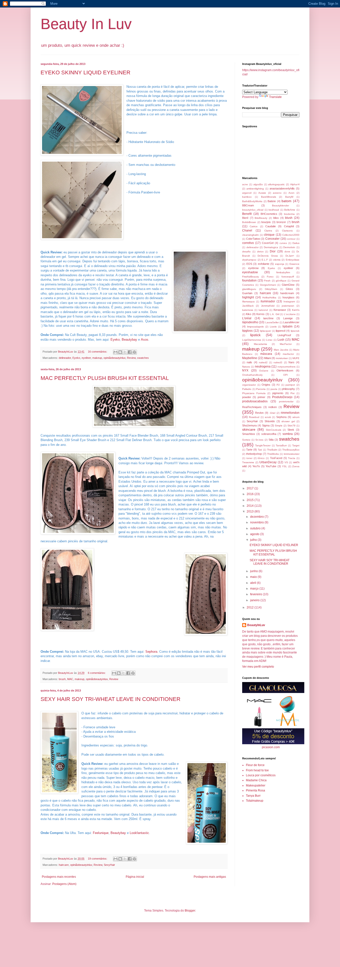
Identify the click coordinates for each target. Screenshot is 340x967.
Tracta (291, 458)
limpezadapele (255, 326)
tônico (261, 458)
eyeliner (86, 357)
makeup (97, 357)
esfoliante (263, 263)
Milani (267, 358)
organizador (249, 384)
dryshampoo (249, 259)
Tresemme (248, 462)
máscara (266, 354)
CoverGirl (268, 242)
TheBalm (272, 449)
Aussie (262, 192)
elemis (277, 259)
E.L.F (265, 259)
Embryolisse (292, 259)
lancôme (268, 318)
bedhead (274, 209)
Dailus (295, 243)
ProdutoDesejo (282, 397)
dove (287, 251)
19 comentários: (98, 858)
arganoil (246, 192)
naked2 (263, 362)
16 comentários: (98, 351)
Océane (263, 370)
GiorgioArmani (268, 284)
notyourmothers (286, 366)
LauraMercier (291, 322)
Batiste (272, 201)
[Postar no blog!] (120, 352)
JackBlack (248, 305)
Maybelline (249, 358)
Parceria (261, 389)
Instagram (289, 301)
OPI (285, 374)
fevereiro (256, 594)
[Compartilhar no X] (124, 352)
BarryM (289, 196)
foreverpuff (288, 276)
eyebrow (253, 268)
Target (295, 445)
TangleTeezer (263, 445)
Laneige (288, 318)
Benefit (247, 214)
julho (254, 540)
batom (286, 201)
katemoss (247, 310)
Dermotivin (289, 247)
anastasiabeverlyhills (282, 188)
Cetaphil (289, 226)
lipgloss (247, 330)
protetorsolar (286, 401)
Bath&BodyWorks (252, 201)
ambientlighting (255, 188)
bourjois (266, 222)
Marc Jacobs (281, 349)
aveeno (277, 192)
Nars (291, 362)
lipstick (255, 335)
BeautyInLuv (256, 625)
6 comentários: (97, 672)
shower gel (288, 421)
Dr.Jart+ (289, 255)
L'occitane (290, 314)
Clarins (268, 230)
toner (249, 458)
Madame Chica (256, 780)
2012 (250, 607)
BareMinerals (268, 196)
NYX (245, 370)
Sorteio (246, 439)
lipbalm (287, 326)
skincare (248, 429)
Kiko (248, 314)
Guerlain (247, 293)
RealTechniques (252, 407)
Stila (271, 439)
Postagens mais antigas (210, 876)
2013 (250, 511)
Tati (260, 449)
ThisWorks (273, 454)
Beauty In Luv (86, 24)
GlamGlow (288, 284)
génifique (281, 280)
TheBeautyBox (290, 449)
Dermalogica (271, 247)
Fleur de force (255, 765)
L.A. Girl (274, 314)
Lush (281, 339)
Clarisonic (287, 230)
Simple (279, 425)
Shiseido (270, 421)
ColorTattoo (253, 238)
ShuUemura (249, 425)
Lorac (269, 339)
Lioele (273, 326)
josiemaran (288, 305)
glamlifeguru (249, 289)
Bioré (245, 217)
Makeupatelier (255, 785)
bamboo (247, 196)
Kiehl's (295, 310)
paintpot (290, 384)
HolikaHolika (269, 297)
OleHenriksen (285, 370)
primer (261, 397)
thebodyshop (254, 453)
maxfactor (288, 354)
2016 (250, 494)
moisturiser (282, 358)
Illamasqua (248, 301)
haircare (64, 864)
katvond (263, 310)
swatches (143, 357)
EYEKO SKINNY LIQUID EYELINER (85, 72)
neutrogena (263, 366)
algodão (258, 184)
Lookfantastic (139, 833)
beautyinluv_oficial (252, 209)
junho (254, 571)
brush (62, 679)
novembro (257, 522)
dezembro (257, 516)
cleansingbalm (250, 234)
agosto (255, 534)
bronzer (281, 222)
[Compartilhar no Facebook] (129, 352)
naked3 (278, 362)
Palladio (246, 389)
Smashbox (248, 433)
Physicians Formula (254, 393)
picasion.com (271, 747)
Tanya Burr (253, 795)
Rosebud (254, 417)
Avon (291, 192)
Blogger (190, 910)
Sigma (266, 425)
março (254, 588)
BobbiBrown (249, 222)
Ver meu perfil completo (258, 666)
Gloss (289, 288)
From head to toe (257, 770)
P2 (278, 384)
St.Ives (259, 439)
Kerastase (280, 309)
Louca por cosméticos (261, 775)
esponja (279, 264)
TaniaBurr (281, 445)
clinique (269, 234)
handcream (287, 293)
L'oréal (246, 318)
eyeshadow (250, 272)
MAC (70, 679)
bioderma (289, 214)
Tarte (249, 449)
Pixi (292, 393)
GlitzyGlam (271, 289)
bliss (276, 217)
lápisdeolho (250, 322)
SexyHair (109, 864)
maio (254, 577)
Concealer (272, 238)
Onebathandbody (252, 374)
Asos (144, 339)
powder (246, 397)
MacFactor (286, 344)
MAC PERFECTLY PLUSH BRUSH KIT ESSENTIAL (105, 378)
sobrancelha (268, 433)
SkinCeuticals (273, 429)
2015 (250, 500)
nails (249, 362)
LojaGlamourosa (251, 339)
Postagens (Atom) (64, 884)
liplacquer (265, 330)
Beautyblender (280, 205)
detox (260, 251)
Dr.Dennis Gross (268, 255)
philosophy (288, 388)
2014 (250, 505)
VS (286, 462)
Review (131, 357)
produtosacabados (255, 401)
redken (272, 407)
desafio (246, 251)
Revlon (259, 412)
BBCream (248, 205)
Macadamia (260, 344)
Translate (275, 97)
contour (291, 238)
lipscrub (295, 330)
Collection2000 (290, 234)
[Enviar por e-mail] (115, 352)
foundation (249, 280)
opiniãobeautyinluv (114, 357)
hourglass (288, 297)
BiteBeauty (261, 218)
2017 (250, 488)
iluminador (268, 301)
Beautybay (129, 339)
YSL (284, 466)
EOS (249, 263)
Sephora (151, 651)
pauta (274, 389)
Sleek (290, 429)
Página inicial (135, 876)
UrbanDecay (268, 462)
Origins (266, 384)
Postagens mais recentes (59, 876)
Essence (294, 264)
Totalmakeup (254, 800)
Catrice (254, 226)
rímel (272, 413)
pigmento (277, 393)
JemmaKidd (268, 305)
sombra (288, 434)
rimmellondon (290, 412)
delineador (65, 357)
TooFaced (276, 458)
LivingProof (284, 335)
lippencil (280, 330)
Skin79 (291, 425)
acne (245, 184)
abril (253, 583)
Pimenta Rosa (255, 790)
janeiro (255, 600)
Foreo (270, 276)
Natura (246, 366)
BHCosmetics (269, 213)
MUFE (295, 358)
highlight (248, 297)
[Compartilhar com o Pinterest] (134, 352)
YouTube (271, 466)
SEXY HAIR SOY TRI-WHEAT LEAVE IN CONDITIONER (110, 699)
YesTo (256, 466)
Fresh (267, 280)
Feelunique (101, 833)
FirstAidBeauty (250, 276)
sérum (295, 417)
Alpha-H (294, 184)
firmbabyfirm (283, 272)
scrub (268, 417)
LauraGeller (272, 322)
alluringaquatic (276, 184)
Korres (260, 314)
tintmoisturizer (291, 454)
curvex (283, 243)
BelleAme (289, 209)
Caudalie (270, 226)
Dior (273, 251)
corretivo (248, 243)
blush (288, 218)
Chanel (247, 230)
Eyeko (115, 339)
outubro (255, 528)
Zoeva (295, 466)
